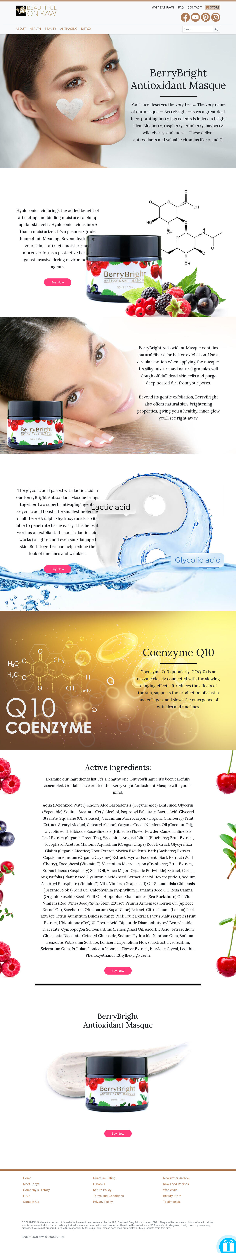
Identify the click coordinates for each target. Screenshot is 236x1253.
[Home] (36, 10)
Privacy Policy (103, 1202)
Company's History (36, 1190)
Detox (86, 28)
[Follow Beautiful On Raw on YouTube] (195, 15)
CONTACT (195, 7)
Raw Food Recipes (176, 1184)
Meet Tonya (31, 1184)
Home (27, 1178)
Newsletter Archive (176, 1178)
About (21, 28)
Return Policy (102, 1190)
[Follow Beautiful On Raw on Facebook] (185, 15)
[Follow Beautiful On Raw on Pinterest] (205, 15)
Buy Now (57, 282)
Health (35, 28)
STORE (215, 7)
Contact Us (31, 1202)
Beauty (50, 28)
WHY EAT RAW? (163, 7)
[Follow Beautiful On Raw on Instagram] (215, 15)
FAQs (26, 1196)
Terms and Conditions (108, 1196)
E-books (99, 1184)
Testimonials (172, 1202)
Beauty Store (172, 1196)
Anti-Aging (68, 28)
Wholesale (170, 1190)
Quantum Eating (104, 1178)
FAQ (181, 7)
